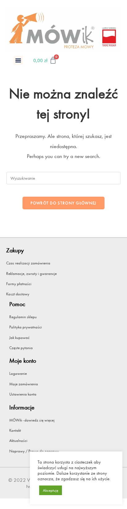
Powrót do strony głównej (63, 203)
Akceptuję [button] (50, 490)
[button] (18, 60)
